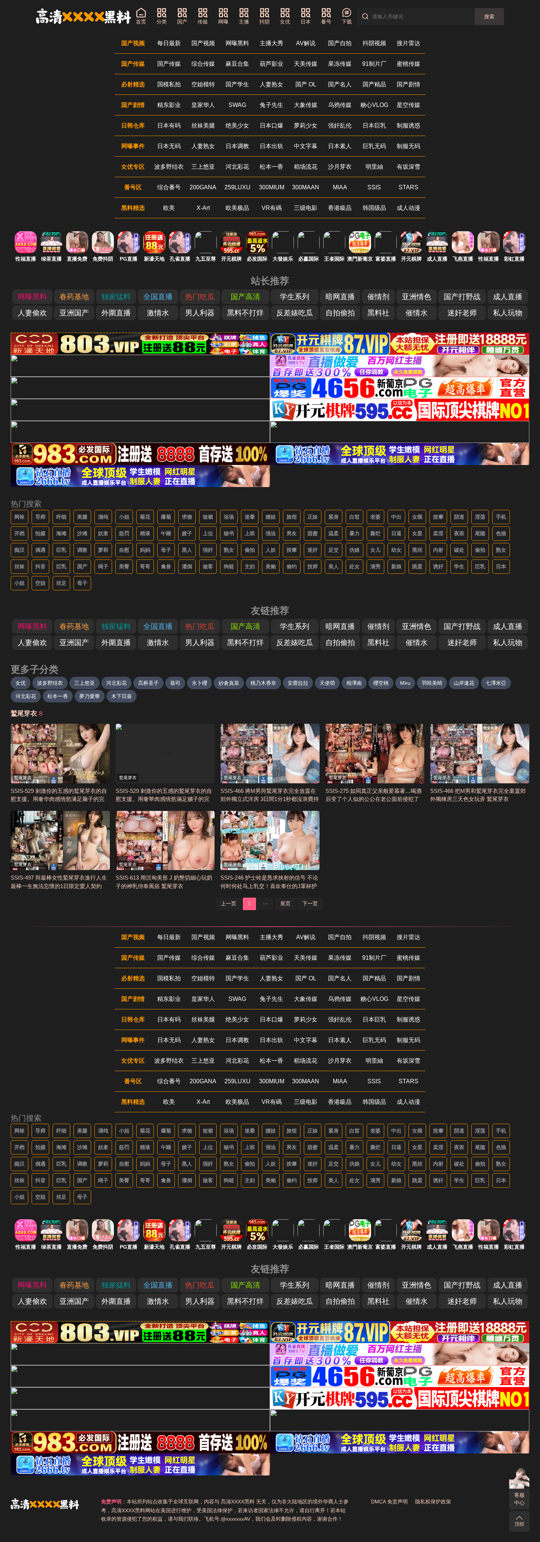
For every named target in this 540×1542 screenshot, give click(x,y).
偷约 (292, 566)
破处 (459, 550)
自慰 (124, 550)
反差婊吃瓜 (294, 313)
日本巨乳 (374, 125)
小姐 (124, 517)
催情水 (417, 313)
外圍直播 (116, 313)
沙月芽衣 (340, 167)
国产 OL (305, 84)
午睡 (166, 533)
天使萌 (327, 683)
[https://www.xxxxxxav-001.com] (83, 16)
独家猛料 (116, 297)
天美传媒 (305, 64)
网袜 (19, 517)
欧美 (169, 208)
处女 (354, 566)
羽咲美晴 (432, 683)
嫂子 (187, 533)
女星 (417, 533)
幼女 (396, 550)
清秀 (375, 566)
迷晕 (250, 517)
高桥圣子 (148, 683)
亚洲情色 (416, 297)
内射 (438, 550)
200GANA (203, 187)
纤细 (61, 517)
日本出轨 (271, 146)
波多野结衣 (169, 167)
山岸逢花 (464, 683)
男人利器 (200, 313)
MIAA (340, 187)
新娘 (396, 566)
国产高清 (245, 297)
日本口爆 (271, 125)
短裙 (208, 517)
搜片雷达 (408, 43)
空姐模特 (203, 84)
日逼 (396, 533)
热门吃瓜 (200, 297)
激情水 (158, 313)
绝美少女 (237, 125)
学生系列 (294, 297)
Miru (405, 683)
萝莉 (103, 550)
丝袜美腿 (203, 125)
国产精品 (374, 84)
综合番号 (169, 187)
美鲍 (271, 566)
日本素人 (340, 146)
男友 (292, 533)
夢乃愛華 (89, 696)
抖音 (40, 566)
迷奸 (312, 550)
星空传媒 (408, 105)
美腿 (82, 517)
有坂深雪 (408, 167)
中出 (396, 517)
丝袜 (19, 566)
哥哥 (145, 566)
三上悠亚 (203, 167)
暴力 (354, 533)
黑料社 (378, 313)
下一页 (310, 903)
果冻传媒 (340, 64)
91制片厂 (374, 64)
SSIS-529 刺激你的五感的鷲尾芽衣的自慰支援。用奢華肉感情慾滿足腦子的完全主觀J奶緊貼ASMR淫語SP (164, 799)
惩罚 (124, 533)
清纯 (103, 517)
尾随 (480, 533)
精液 (145, 533)
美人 (333, 566)
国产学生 (237, 84)
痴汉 (19, 550)
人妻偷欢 (32, 313)
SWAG (237, 105)
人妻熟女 (271, 84)
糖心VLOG (374, 105)
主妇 (250, 566)
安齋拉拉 (298, 683)
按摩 (438, 517)
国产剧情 (408, 84)
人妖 (271, 550)
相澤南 (354, 683)
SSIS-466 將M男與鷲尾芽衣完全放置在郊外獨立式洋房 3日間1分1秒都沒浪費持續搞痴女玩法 (269, 799)
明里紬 (374, 167)
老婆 (375, 517)
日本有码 (169, 125)
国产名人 (340, 84)
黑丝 (417, 550)
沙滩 (82, 533)
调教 (82, 550)
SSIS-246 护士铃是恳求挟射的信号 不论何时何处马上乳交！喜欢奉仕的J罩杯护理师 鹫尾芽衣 (269, 885)
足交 (333, 550)
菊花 (145, 517)
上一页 (228, 903)
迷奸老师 (462, 313)
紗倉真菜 (229, 683)
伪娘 (354, 550)
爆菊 (166, 517)
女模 (417, 517)
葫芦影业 (271, 64)
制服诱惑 (408, 125)
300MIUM (271, 187)
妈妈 (145, 550)
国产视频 (203, 43)
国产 (82, 566)
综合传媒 (203, 64)
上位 (208, 533)
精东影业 (169, 105)
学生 (459, 566)
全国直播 (158, 297)
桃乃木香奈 (263, 683)
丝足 (61, 583)
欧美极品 (237, 208)
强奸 (208, 550)
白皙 (354, 517)
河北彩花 (237, 167)
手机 (501, 517)
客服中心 (519, 1499)
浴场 (229, 517)
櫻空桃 (381, 683)
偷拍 (250, 550)
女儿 (375, 550)
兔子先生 (271, 105)
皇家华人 (203, 105)
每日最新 (169, 43)
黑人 (187, 550)
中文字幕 (305, 146)
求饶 (187, 517)
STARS (408, 187)
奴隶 (103, 533)
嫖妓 (271, 517)
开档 (19, 533)
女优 (20, 683)
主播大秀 (271, 43)
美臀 (124, 566)
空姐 (40, 583)
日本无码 (169, 146)
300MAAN (305, 187)
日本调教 (237, 146)
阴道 (459, 517)
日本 (501, 566)
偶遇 (40, 550)
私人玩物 (507, 313)
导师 (40, 517)
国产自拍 (340, 43)
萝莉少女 (305, 125)
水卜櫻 (199, 683)
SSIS (374, 187)
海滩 (61, 533)
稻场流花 (305, 167)
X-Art (203, 208)
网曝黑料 (237, 43)
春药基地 (74, 297)
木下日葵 (121, 696)
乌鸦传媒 (340, 105)
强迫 (271, 533)
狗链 (229, 566)
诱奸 (438, 566)
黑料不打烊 (245, 313)
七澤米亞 (496, 683)
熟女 (229, 550)
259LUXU (237, 187)
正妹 (312, 517)
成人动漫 (408, 208)
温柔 (333, 533)
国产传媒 (169, 64)
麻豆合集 (237, 64)
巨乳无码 (374, 146)
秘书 (229, 533)
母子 (166, 550)
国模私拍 (169, 84)
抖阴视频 (374, 43)
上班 (250, 533)
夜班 (459, 533)
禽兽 (166, 566)
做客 (208, 566)
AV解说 (306, 43)
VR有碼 (272, 208)
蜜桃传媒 (408, 64)
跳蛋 (417, 566)
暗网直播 (340, 297)
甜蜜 (312, 533)
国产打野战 (462, 297)
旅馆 (292, 517)
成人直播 (507, 297)
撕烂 (375, 533)
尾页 (285, 903)
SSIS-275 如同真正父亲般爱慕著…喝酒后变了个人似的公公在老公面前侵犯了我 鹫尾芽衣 (373, 799)
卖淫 (438, 533)
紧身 (333, 517)
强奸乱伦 (340, 125)
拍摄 (40, 533)
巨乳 (61, 550)
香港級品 (340, 208)
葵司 (175, 683)
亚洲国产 (74, 313)
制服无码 (408, 146)
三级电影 (305, 208)
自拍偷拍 (340, 313)
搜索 (489, 16)
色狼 (501, 533)
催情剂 (378, 297)
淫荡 (480, 517)
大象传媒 (305, 105)
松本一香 (271, 167)
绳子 (103, 566)
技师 (312, 566)
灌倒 (187, 566)
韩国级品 (374, 208)
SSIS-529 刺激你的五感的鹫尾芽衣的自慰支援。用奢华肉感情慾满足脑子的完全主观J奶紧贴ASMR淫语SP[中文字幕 (59, 799)
